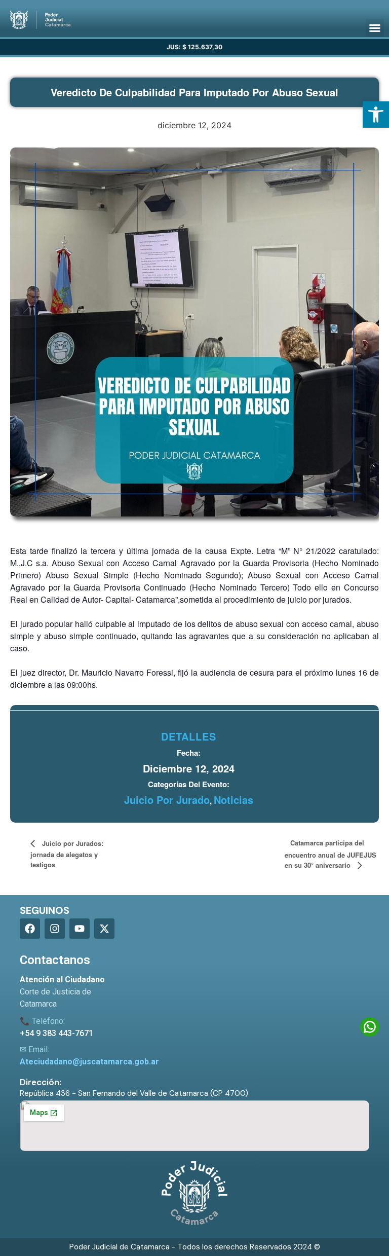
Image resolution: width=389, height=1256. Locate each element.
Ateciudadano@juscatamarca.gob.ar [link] (89, 1061)
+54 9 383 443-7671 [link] (56, 1033)
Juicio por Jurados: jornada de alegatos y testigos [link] (66, 854)
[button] (375, 28)
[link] (376, 114)
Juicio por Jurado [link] (167, 799)
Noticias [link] (233, 799)
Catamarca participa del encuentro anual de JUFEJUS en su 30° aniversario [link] (330, 854)
